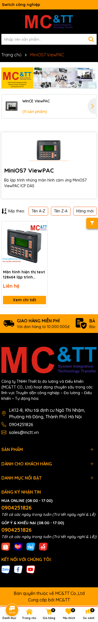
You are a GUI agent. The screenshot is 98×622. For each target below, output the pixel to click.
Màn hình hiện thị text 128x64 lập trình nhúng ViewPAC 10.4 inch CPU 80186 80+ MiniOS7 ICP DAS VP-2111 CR (24, 275)
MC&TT (63, 599)
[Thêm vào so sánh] (41, 237)
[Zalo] (5, 569)
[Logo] (49, 21)
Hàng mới (85, 211)
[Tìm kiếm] (91, 39)
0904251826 (21, 424)
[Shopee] (5, 546)
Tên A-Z (38, 211)
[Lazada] (18, 546)
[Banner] (49, 78)
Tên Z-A (61, 211)
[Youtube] (30, 569)
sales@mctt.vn (24, 432)
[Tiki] (30, 546)
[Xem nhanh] (41, 246)
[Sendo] (43, 546)
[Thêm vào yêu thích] (41, 227)
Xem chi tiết (24, 299)
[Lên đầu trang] (86, 573)
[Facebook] (18, 569)
